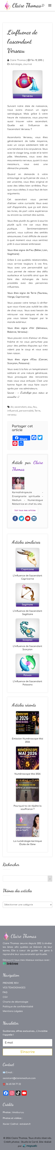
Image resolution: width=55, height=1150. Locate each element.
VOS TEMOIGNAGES (14, 988)
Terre (37, 411)
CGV (5, 997)
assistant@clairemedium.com (19, 1078)
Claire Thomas (18, 60)
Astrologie (16, 64)
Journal (27, 64)
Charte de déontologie (15, 1002)
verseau (11, 415)
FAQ (5, 992)
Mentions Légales (13, 1011)
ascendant (21, 407)
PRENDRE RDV (11, 983)
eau (30, 407)
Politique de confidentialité (18, 1006)
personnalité (26, 411)
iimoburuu (18, 1112)
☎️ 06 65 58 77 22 (12, 1084)
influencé (12, 411)
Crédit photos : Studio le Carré (21, 1142)
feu (35, 407)
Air (12, 407)
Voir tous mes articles (25, 510)
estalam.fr (25, 1124)
